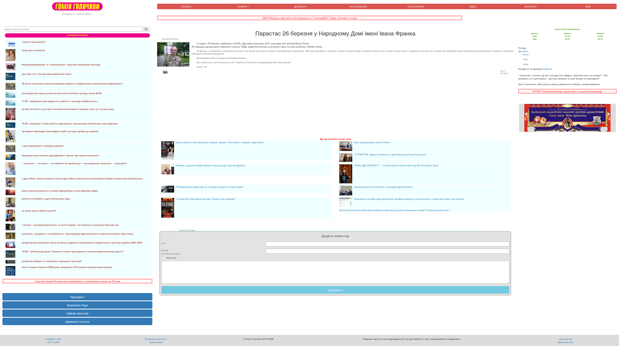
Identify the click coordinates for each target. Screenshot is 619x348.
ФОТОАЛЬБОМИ (358, 6)
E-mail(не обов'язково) (170, 252)
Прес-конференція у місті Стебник (372, 142)
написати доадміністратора (565, 340)
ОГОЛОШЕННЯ (416, 6)
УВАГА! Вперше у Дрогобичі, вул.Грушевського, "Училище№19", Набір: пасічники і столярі (309, 17)
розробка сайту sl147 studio (53, 340)
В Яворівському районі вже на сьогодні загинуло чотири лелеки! (209, 187)
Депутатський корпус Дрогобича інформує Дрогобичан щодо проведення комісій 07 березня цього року (394, 210)
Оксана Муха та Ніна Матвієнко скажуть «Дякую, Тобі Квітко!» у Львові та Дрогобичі (219, 142)
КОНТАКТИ (530, 6)
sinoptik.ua (546, 68)
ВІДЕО (473, 6)
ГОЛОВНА (186, 6)
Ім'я (163, 243)
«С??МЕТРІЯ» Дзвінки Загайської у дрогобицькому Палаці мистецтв (390, 154)
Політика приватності (156, 338)
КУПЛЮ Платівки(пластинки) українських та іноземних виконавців (567, 91)
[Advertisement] (254, 101)
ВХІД (587, 6)
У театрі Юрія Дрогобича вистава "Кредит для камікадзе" (206, 199)
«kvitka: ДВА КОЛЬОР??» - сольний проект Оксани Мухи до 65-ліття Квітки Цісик (396, 165)
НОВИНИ (242, 6)
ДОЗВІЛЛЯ (300, 6)
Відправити (335, 290)
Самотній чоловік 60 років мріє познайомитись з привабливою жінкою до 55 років (77, 281)
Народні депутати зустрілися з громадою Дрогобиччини (383, 187)
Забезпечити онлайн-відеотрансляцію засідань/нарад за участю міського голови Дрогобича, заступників (409, 199)
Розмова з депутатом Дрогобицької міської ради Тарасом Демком (210, 165)
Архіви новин (156, 342)
